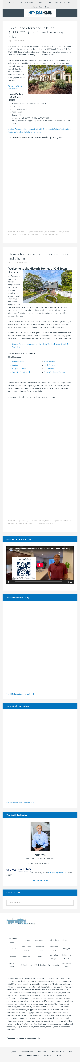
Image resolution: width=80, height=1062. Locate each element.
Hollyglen (66, 948)
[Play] (9, 582)
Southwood (16, 365)
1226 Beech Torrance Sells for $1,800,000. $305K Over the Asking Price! (35, 32)
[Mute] (68, 582)
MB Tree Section (26, 965)
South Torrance (18, 362)
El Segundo (66, 940)
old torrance (40, 232)
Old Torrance (49, 369)
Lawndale (12, 957)
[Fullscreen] (71, 582)
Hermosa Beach (26, 940)
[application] (40, 565)
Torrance (48, 521)
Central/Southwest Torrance (54, 372)
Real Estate (20, 232)
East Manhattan (54, 965)
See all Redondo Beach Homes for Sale (20, 803)
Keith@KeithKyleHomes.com (58, 873)
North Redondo (40, 940)
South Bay (40, 521)
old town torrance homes (53, 232)
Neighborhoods (22, 521)
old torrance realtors (49, 523)
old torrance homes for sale (32, 523)
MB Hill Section (40, 965)
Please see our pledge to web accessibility (23, 1038)
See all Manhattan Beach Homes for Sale (20, 694)
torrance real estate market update (47, 234)
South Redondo (53, 940)
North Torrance (49, 365)
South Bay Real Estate (40, 880)
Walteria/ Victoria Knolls (21, 372)
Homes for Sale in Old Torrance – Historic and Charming (39, 256)
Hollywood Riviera (19, 369)
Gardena (40, 957)
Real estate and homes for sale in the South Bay (40, 13)
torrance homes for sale (26, 234)
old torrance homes (15, 523)
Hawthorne (26, 957)
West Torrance (49, 362)
